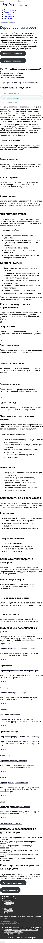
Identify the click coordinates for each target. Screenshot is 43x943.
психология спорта (32, 127)
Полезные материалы (13, 932)
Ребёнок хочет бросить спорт (13, 693)
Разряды (8, 14)
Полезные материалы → (13, 61)
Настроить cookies (12, 934)
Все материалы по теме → (11, 824)
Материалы (30, 82)
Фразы (22, 82)
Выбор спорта (10, 10)
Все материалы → (10, 890)
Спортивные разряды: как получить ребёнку (19, 737)
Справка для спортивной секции (14, 783)
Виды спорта (9, 12)
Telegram (8, 909)
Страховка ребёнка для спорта (13, 761)
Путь (8, 82)
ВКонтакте (8, 911)
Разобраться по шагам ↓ (13, 54)
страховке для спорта (20, 297)
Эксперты (8, 18)
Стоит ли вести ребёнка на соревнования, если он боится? (21, 838)
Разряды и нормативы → (13, 883)
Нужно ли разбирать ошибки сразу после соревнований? (18, 847)
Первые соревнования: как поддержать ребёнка (21, 671)
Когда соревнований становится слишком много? (19, 855)
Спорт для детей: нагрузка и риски (15, 807)
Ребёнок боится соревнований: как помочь (19, 649)
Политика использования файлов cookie (21, 930)
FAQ (37, 82)
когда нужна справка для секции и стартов (21, 298)
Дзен (6, 913)
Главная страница (7, 22)
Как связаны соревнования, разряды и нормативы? (17, 859)
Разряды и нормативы (10, 715)
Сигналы (14, 82)
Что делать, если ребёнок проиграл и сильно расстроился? (19, 851)
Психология (9, 16)
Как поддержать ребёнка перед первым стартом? (18, 843)
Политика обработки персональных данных (22, 928)
